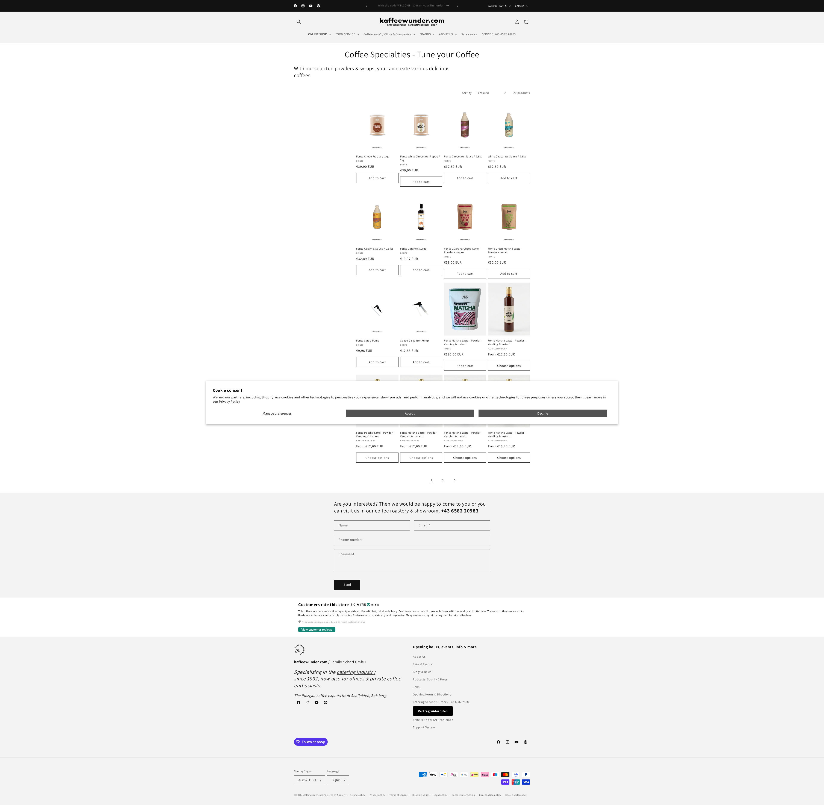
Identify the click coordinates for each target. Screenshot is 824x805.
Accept (410, 413)
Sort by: (467, 93)
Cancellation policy (490, 794)
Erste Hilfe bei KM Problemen (433, 720)
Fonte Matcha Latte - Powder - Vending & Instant (463, 342)
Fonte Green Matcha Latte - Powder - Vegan (505, 250)
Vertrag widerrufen (433, 711)
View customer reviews (316, 629)
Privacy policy (377, 794)
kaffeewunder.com (313, 795)
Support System (424, 727)
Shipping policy (421, 794)
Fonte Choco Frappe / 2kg (372, 156)
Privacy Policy (229, 401)
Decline (542, 413)
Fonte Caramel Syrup (413, 248)
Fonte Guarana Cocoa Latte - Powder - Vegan (462, 250)
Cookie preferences (516, 794)
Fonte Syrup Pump (368, 340)
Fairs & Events (422, 664)
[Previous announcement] (366, 6)
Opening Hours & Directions (432, 694)
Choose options (509, 366)
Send (347, 584)
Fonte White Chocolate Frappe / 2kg (420, 158)
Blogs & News (422, 672)
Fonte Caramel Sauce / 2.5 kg (374, 248)
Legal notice (440, 794)
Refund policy (357, 794)
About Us (419, 657)
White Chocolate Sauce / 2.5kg (507, 156)
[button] (298, 21)
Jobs (416, 687)
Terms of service (398, 794)
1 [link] (431, 480)
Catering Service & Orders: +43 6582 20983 (442, 702)
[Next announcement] (457, 6)
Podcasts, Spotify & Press (430, 679)
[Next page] (454, 480)
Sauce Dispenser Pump (414, 340)
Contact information (463, 794)
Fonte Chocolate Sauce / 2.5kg (463, 156)
